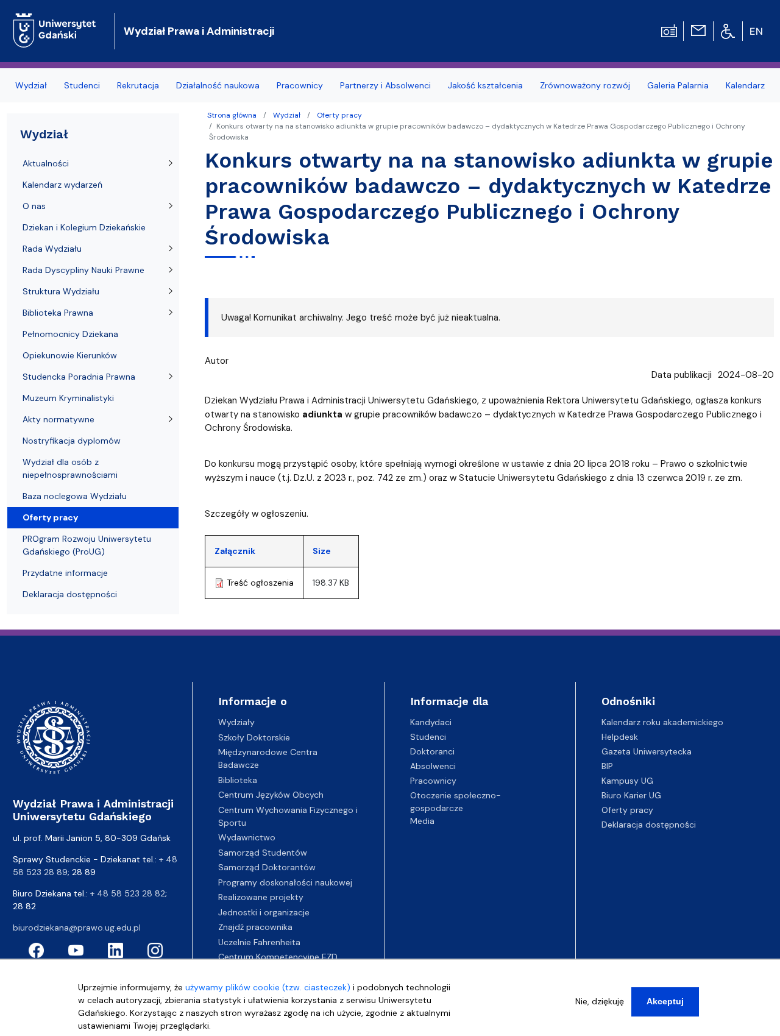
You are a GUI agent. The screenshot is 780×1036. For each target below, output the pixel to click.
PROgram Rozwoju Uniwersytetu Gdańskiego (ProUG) (87, 545)
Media (422, 820)
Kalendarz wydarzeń (62, 184)
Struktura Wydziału (61, 291)
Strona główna (232, 115)
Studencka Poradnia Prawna (79, 376)
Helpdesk (619, 736)
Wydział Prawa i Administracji (199, 31)
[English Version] (757, 31)
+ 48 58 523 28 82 (127, 893)
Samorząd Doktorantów (267, 867)
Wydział (286, 115)
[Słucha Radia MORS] (669, 29)
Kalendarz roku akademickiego (662, 722)
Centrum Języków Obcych (271, 794)
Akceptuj (665, 1001)
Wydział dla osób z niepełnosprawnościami (70, 468)
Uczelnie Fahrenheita (259, 942)
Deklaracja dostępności (70, 594)
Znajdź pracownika (255, 926)
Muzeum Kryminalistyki (68, 397)
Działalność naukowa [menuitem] (218, 85)
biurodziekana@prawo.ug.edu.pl (77, 927)
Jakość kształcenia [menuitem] (485, 85)
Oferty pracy (339, 115)
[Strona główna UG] (54, 21)
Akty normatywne (58, 419)
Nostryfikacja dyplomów (72, 440)
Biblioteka (237, 780)
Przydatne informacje (65, 572)
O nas (34, 205)
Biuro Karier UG (631, 795)
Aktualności (46, 163)
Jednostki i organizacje (264, 912)
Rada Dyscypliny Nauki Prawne (83, 269)
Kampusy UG (627, 780)
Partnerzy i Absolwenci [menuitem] (385, 85)
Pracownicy (433, 780)
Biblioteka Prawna (58, 312)
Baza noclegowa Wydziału (75, 496)
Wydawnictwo (246, 837)
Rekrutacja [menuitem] (138, 85)
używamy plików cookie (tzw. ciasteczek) (267, 987)
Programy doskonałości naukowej (285, 882)
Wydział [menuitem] (31, 85)
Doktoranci (432, 751)
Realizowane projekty (260, 897)
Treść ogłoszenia (260, 582)
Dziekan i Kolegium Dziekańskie (84, 227)
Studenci (428, 736)
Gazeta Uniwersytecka (646, 751)
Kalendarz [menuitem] (745, 85)
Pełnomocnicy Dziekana (70, 333)
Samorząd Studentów (262, 852)
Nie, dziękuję (599, 1001)
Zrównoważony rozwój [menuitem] (585, 85)
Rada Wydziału (52, 248)
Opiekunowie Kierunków (70, 355)
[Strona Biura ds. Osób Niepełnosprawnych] (728, 30)
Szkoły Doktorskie (254, 737)
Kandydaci (431, 722)
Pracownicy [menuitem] (300, 85)
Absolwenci (433, 766)
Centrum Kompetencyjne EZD (278, 956)
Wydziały (236, 722)
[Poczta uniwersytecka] (698, 29)
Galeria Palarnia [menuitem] (678, 85)
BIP (607, 766)
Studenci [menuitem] (82, 85)
